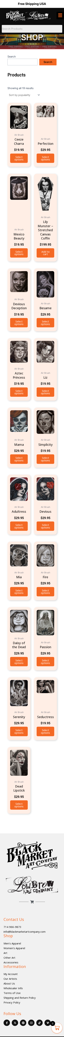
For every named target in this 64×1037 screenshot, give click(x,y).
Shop (8, 935)
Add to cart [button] (45, 253)
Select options (18, 158)
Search (11, 56)
